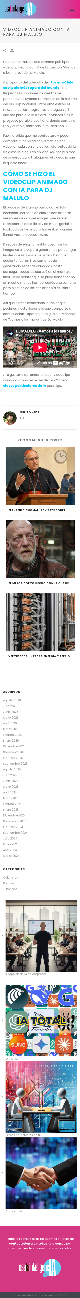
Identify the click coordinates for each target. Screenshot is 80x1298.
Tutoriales (10, 889)
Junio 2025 (10, 781)
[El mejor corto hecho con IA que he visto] (40, 549)
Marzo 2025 (11, 798)
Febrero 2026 (12, 735)
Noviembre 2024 (15, 821)
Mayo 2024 (11, 844)
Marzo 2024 (11, 856)
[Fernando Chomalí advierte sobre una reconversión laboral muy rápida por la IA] (40, 476)
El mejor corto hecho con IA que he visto (41, 583)
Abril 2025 (10, 792)
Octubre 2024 (13, 827)
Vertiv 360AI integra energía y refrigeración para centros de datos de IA (41, 656)
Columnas (10, 877)
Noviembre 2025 (14, 752)
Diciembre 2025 (14, 746)
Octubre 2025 (13, 758)
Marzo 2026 (11, 729)
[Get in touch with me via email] (22, 419)
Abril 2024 (10, 850)
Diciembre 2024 (14, 815)
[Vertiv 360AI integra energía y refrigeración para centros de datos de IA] (40, 622)
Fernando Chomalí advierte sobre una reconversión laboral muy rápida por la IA (41, 510)
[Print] (14, 50)
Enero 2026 (11, 740)
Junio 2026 (10, 712)
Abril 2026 (10, 723)
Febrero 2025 (12, 804)
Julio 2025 (10, 775)
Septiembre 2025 (15, 763)
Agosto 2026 (12, 700)
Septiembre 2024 (15, 833)
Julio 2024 (10, 838)
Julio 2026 (10, 706)
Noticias (8, 883)
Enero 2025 (11, 810)
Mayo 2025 (10, 787)
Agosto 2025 (12, 769)
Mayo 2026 (11, 717)
